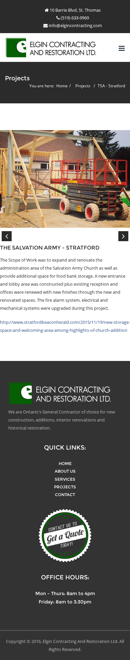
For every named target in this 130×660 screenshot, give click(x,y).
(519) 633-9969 (74, 18)
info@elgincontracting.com (75, 25)
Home (62, 86)
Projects (82, 86)
